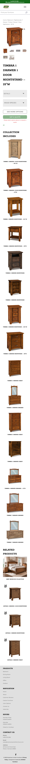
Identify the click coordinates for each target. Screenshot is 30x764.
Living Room (6, 677)
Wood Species (10, 103)
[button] (24, 29)
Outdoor (5, 683)
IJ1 (3, 125)
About (4, 694)
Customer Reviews (8, 697)
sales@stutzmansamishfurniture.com (13, 742)
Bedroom (10, 20)
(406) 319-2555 (7, 737)
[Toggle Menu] (25, 7)
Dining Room (6, 674)
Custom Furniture (8, 700)
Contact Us (6, 706)
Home (5, 20)
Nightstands (17, 20)
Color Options (7, 703)
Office (4, 680)
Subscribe (6, 709)
